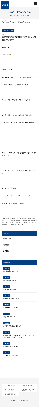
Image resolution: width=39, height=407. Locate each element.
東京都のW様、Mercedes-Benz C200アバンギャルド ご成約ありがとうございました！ (19, 220)
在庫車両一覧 (10, 386)
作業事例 (6, 245)
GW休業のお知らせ (9, 315)
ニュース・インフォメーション (16, 21)
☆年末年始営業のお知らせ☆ (12, 297)
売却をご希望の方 (28, 386)
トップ (4, 21)
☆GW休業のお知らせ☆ (10, 279)
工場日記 (6, 251)
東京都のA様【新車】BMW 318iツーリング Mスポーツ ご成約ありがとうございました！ (19, 223)
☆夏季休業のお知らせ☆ (10, 269)
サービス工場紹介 (10, 390)
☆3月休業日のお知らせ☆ (11, 288)
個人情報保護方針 (10, 394)
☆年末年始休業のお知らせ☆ (12, 324)
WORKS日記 (7, 239)
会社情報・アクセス (28, 390)
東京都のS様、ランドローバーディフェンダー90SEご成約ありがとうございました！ (19, 334)
